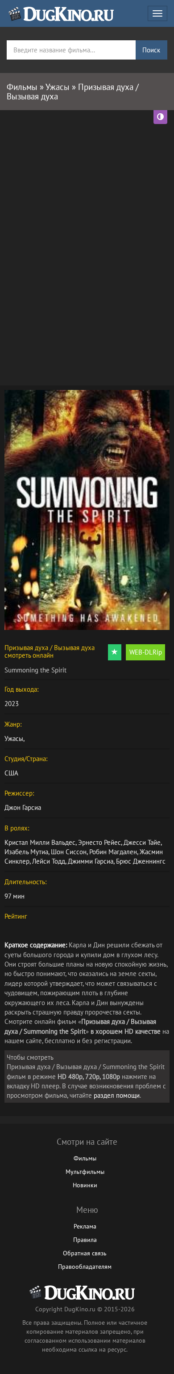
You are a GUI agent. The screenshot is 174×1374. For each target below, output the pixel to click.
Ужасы (13, 738)
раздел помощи (117, 1095)
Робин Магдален (113, 852)
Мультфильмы (85, 1172)
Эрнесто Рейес (99, 842)
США (11, 773)
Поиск (151, 50)
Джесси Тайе (142, 842)
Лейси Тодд (48, 861)
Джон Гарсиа (22, 807)
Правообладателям (85, 1267)
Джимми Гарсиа (90, 861)
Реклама (85, 1226)
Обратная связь (85, 1253)
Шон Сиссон (69, 852)
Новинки (85, 1185)
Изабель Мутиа (26, 852)
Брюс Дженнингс (141, 861)
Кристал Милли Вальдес (39, 842)
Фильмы (85, 1158)
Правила (85, 1240)
